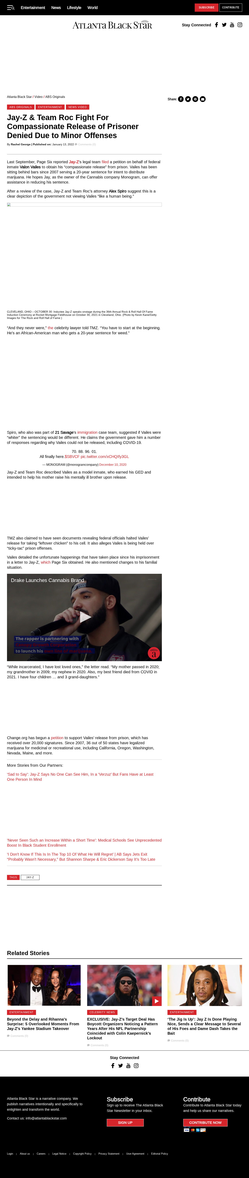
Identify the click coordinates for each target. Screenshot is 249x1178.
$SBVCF (72, 456)
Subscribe (207, 7)
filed (105, 162)
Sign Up (125, 1123)
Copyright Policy (82, 1153)
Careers (41, 1153)
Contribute (230, 7)
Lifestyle (74, 7)
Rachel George (21, 144)
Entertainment (33, 7)
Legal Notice (59, 1153)
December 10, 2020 (112, 464)
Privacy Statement (108, 1153)
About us (25, 1153)
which (46, 562)
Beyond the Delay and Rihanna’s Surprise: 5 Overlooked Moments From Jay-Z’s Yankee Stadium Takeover (43, 1024)
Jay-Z (74, 162)
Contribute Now (205, 1123)
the (50, 328)
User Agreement (135, 1153)
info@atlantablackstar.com (46, 1118)
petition (57, 738)
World (93, 7)
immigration (87, 432)
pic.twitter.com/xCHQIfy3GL (105, 456)
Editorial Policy (159, 1153)
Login (10, 1153)
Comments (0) (87, 144)
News (56, 7)
